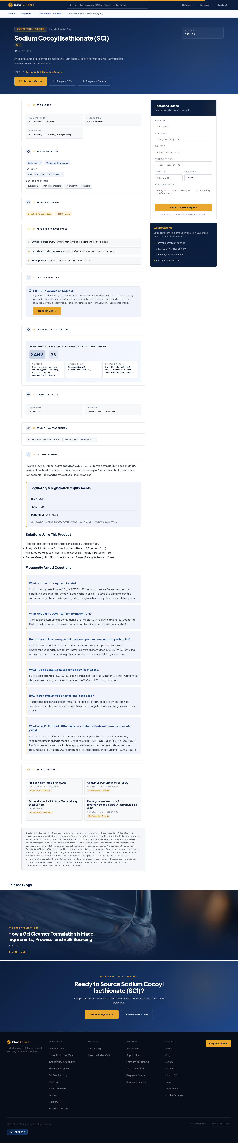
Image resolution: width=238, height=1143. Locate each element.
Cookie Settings (174, 1095)
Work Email (161, 133)
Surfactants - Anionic (49, 13)
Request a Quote (100, 1014)
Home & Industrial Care (61, 1055)
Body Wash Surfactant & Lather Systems (50, 548)
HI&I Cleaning (63, 214)
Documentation (135, 1068)
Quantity (160, 172)
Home (11, 13)
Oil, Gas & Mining (58, 1075)
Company (160, 146)
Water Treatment (58, 1088)
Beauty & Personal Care (39, 214)
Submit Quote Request (183, 207)
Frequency (190, 172)
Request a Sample (96, 81)
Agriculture (55, 1101)
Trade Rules (171, 1088)
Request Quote (33, 81)
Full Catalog (94, 1048)
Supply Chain (133, 1055)
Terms (168, 1081)
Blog (168, 1055)
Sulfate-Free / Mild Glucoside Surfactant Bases (54, 557)
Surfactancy (34, 163)
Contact (222, 4)
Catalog (186, 4)
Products (26, 13)
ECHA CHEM (85, 521)
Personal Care (56, 1048)
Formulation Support (137, 1061)
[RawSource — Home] (21, 4)
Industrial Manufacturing (62, 1061)
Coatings (54, 1081)
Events (169, 1061)
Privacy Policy (172, 1075)
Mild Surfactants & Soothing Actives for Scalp (53, 552)
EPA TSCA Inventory (49, 521)
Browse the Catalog (137, 1014)
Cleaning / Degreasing (57, 163)
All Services (132, 1048)
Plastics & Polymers (59, 1068)
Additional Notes (165, 185)
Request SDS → (47, 310)
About (168, 1048)
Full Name (160, 120)
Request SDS (64, 81)
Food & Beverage (58, 1108)
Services (204, 4)
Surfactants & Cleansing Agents (44, 72)
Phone (164, 159)
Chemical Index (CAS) (99, 1055)
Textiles (53, 1095)
